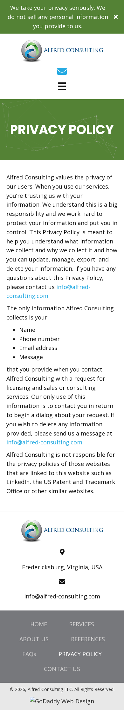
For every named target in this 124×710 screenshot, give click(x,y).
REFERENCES (88, 639)
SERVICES (81, 624)
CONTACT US (62, 669)
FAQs (29, 654)
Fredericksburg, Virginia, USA (62, 567)
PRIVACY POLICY (80, 654)
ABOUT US (34, 639)
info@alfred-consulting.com (44, 442)
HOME (38, 624)
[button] (116, 17)
